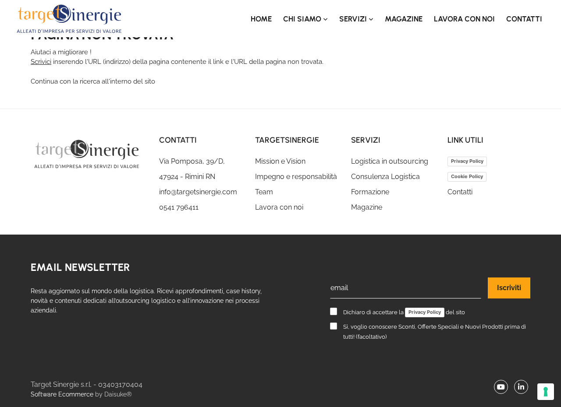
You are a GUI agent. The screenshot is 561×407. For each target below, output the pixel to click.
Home (261, 18)
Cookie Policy (467, 176)
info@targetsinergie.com (198, 192)
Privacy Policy (467, 161)
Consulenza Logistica (385, 176)
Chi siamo (303, 18)
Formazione (370, 192)
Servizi (354, 18)
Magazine (404, 18)
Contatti (524, 18)
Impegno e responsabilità (296, 176)
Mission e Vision (280, 161)
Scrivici (41, 62)
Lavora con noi (464, 18)
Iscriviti (509, 288)
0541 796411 (179, 207)
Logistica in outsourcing (389, 161)
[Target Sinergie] (88, 153)
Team (264, 192)
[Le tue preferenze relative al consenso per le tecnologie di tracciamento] (545, 391)
